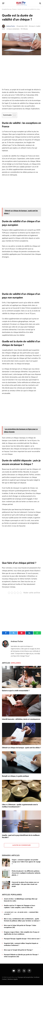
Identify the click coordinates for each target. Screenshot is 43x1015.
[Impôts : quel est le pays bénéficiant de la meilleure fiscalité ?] (21, 821)
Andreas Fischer (10, 26)
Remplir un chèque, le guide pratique (15, 776)
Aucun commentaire (14, 29)
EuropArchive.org (6, 9)
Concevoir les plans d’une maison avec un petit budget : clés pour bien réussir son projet (25, 884)
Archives (36, 977)
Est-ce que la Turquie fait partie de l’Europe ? (18, 950)
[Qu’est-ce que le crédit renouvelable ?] (21, 677)
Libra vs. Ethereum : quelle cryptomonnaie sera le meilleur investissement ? (20, 805)
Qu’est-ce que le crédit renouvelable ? (16, 691)
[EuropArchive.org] (21, 3)
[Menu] (3, 3)
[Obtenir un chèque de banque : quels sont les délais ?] (21, 734)
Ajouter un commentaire (21, 845)
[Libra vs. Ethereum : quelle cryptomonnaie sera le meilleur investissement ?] (21, 791)
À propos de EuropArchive (25, 977)
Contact (4, 979)
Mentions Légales (13, 979)
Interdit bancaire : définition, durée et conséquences (21, 719)
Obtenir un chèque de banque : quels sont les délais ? (21, 748)
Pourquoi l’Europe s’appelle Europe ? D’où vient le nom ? (22, 939)
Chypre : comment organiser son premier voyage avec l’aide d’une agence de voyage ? (26, 862)
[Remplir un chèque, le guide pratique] (21, 762)
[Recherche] (40, 3)
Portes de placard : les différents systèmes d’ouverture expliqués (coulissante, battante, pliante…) (26, 873)
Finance (14, 9)
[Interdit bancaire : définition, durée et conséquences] (21, 705)
